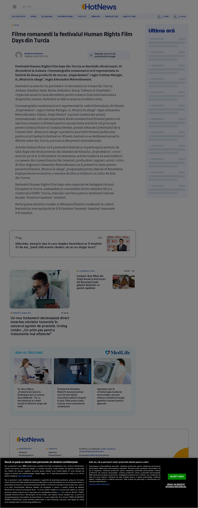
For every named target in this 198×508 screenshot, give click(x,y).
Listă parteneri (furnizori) (99, 484)
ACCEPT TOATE (177, 476)
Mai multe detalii (25, 476)
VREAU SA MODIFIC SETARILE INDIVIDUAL (176, 485)
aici (59, 492)
